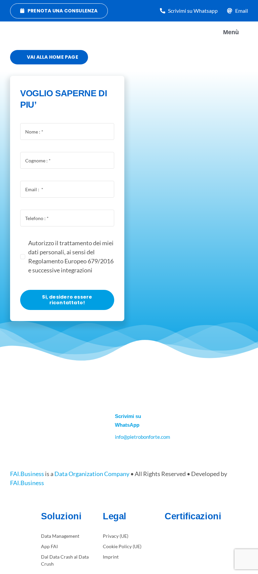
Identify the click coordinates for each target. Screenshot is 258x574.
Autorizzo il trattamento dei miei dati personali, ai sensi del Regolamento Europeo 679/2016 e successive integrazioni (71, 256)
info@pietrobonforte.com (142, 437)
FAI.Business (27, 473)
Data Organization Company (91, 473)
